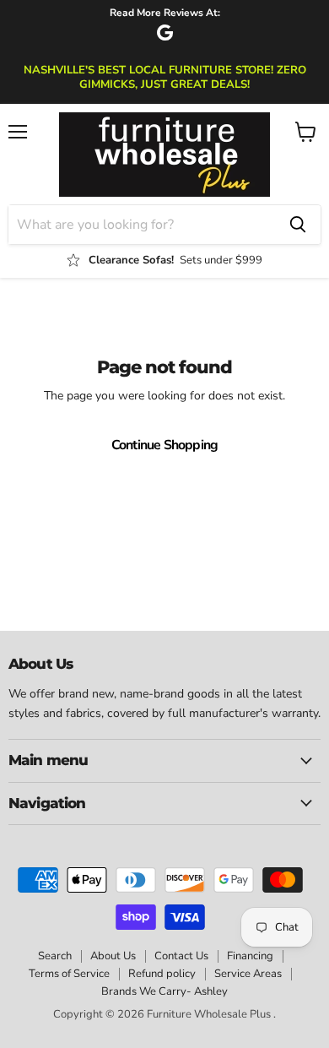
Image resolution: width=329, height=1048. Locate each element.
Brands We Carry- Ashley (164, 991)
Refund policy (162, 973)
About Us (113, 956)
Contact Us (181, 956)
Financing (250, 956)
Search (55, 956)
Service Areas (248, 973)
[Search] (298, 224)
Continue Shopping (164, 445)
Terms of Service (69, 973)
